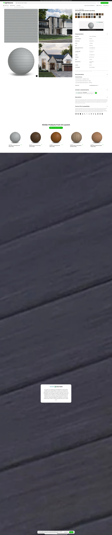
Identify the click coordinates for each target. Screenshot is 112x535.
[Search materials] (16, 3)
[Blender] (82, 114)
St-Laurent (76, 9)
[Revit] (78, 114)
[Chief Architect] (87, 114)
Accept (71, 532)
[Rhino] (85, 114)
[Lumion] (96, 114)
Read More (66, 532)
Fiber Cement (81, 9)
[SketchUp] (76, 114)
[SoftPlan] (89, 114)
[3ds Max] (80, 114)
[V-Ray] (93, 114)
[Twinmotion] (98, 114)
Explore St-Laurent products (55, 127)
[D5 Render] (100, 114)
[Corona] (102, 114)
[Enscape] (91, 114)
